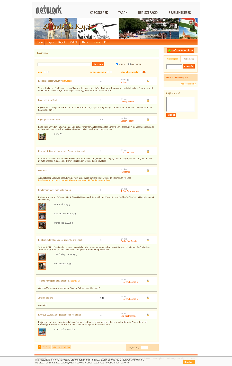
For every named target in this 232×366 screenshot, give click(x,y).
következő (57, 347)
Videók (74, 42)
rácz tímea (125, 172)
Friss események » (188, 84)
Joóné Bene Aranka (130, 191)
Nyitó (40, 42)
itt (128, 362)
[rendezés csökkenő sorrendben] (47, 72)
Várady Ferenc (127, 101)
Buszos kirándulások (47, 100)
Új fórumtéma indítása (182, 50)
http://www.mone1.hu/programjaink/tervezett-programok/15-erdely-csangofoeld (74, 180)
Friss (106, 42)
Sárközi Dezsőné (129, 316)
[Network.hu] (48, 11)
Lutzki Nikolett (127, 152)
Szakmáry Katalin (129, 241)
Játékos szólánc (45, 298)
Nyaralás (42, 170)
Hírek (85, 42)
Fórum (96, 42)
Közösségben (172, 59)
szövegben (136, 64)
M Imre (124, 82)
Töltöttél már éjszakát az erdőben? (54, 281)
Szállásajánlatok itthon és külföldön (54, 190)
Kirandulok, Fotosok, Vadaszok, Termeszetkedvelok (61, 151)
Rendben (188, 362)
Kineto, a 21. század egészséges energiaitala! (59, 315)
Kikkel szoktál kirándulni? (50, 81)
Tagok (50, 42)
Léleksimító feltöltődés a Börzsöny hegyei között (60, 240)
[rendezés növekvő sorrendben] (44, 72)
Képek (61, 42)
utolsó (67, 347)
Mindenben (189, 59)
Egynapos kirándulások (49, 119)
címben (122, 64)
